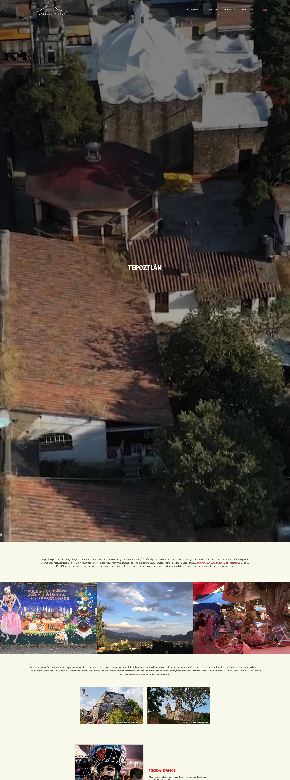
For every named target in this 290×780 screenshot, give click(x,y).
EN (264, 10)
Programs (212, 10)
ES (266, 10)
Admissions (229, 10)
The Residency (194, 10)
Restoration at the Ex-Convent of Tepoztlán (217, 562)
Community (247, 10)
